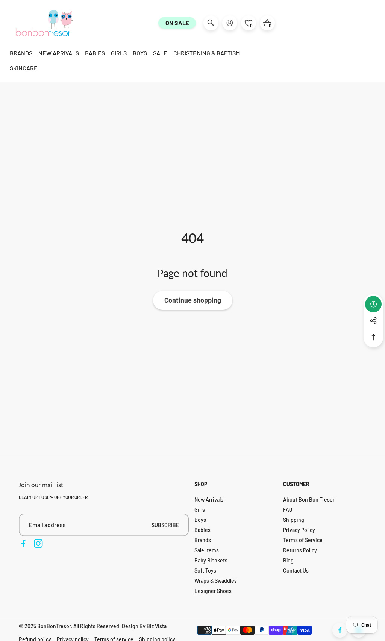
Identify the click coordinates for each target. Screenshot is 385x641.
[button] (373, 337)
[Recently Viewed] (373, 304)
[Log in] (229, 23)
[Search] (211, 23)
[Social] (373, 320)
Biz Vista (157, 626)
